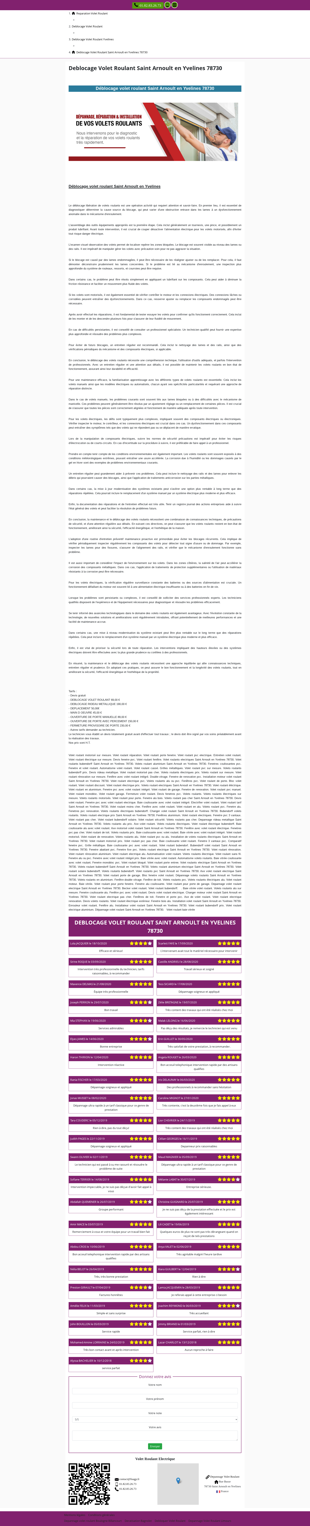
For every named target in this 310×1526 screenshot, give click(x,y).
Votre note (155, 1413)
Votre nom (155, 1385)
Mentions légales (74, 1515)
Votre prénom (155, 1399)
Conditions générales (101, 1515)
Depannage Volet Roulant (224, 1476)
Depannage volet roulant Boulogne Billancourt (93, 1521)
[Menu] (174, 5)
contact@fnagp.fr (129, 1479)
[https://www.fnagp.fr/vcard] (89, 1484)
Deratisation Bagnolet (138, 1521)
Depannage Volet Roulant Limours (209, 1521)
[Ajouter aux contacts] (167, 5)
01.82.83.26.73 (150, 5)
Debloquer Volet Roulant (170, 1521)
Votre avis (155, 1427)
